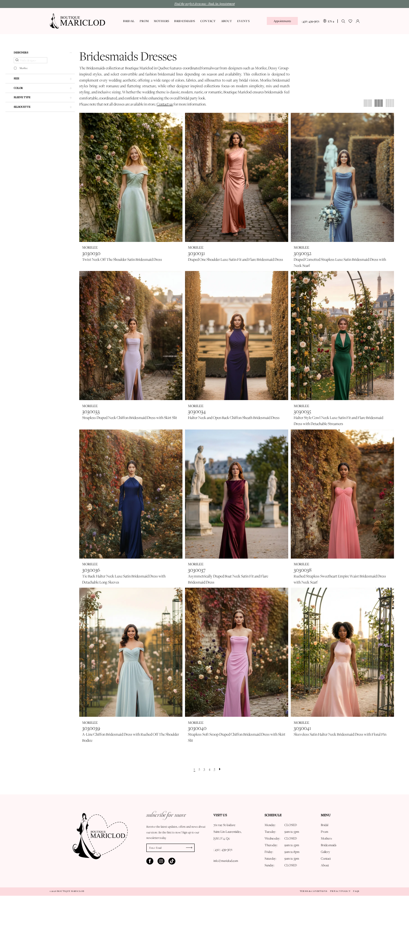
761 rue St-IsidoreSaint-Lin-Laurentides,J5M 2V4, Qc (227, 831)
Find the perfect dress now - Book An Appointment (204, 3)
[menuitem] (282, 21)
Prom (324, 832)
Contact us (165, 104)
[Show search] (343, 21)
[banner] (77, 21)
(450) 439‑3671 (222, 849)
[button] (357, 21)
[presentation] (130, 177)
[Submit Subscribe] (190, 848)
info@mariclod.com (225, 861)
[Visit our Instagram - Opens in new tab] (161, 861)
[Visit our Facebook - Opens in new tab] (149, 861)
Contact (326, 858)
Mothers (326, 838)
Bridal (324, 825)
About (325, 865)
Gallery (325, 852)
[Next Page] (220, 769)
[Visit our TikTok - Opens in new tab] (171, 861)
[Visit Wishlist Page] (350, 21)
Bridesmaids (328, 845)
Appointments (282, 21)
